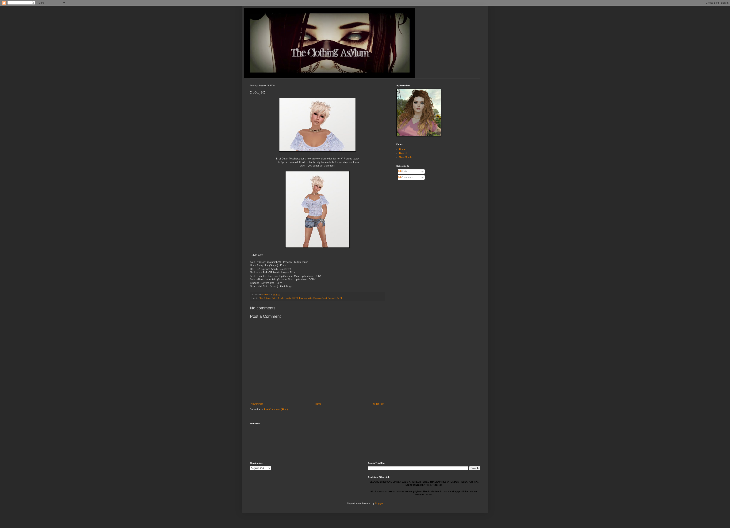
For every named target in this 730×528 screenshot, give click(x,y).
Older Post (378, 404)
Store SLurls (405, 157)
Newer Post (257, 404)
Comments (407, 177)
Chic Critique (265, 298)
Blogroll (403, 153)
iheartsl (288, 298)
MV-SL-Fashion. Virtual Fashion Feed (309, 298)
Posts (404, 171)
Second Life (333, 298)
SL (341, 298)
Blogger (379, 503)
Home (318, 404)
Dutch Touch (277, 298)
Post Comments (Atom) (276, 409)
